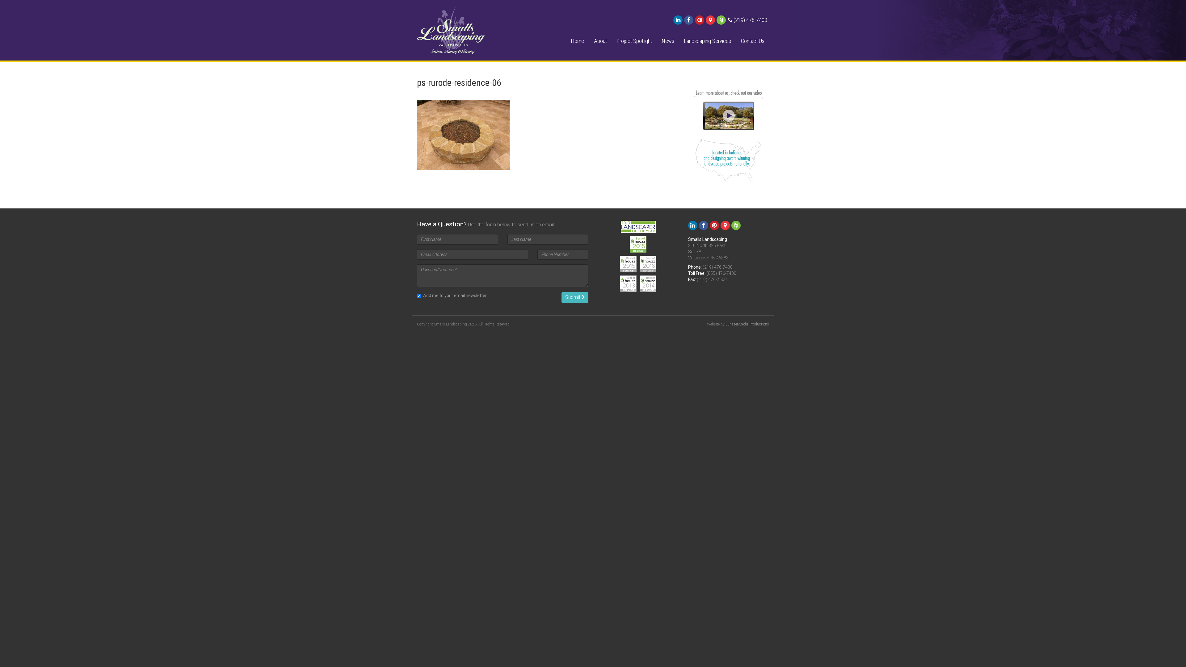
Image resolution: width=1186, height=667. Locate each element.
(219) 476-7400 (718, 267)
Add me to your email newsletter (455, 295)
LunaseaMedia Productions (747, 324)
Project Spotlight (634, 41)
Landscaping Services (707, 41)
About (600, 41)
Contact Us (752, 41)
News (668, 41)
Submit (573, 297)
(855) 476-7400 (721, 273)
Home (577, 41)
